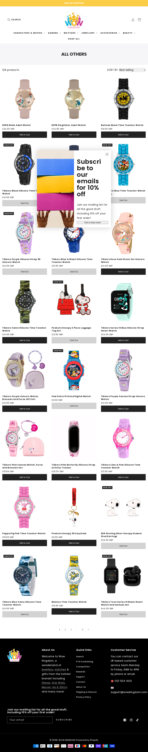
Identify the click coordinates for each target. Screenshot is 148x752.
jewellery (47, 669)
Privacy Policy (83, 697)
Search (16, 20)
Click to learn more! (92, 222)
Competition (83, 666)
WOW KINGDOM (67, 740)
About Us (81, 687)
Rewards (80, 671)
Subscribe (64, 719)
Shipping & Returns (86, 692)
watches (60, 669)
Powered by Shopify (87, 740)
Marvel (46, 687)
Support (80, 676)
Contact (80, 681)
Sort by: (112, 70)
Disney (46, 683)
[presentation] (11, 19)
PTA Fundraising (84, 661)
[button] (10, 20)
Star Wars (58, 683)
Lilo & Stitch (59, 687)
